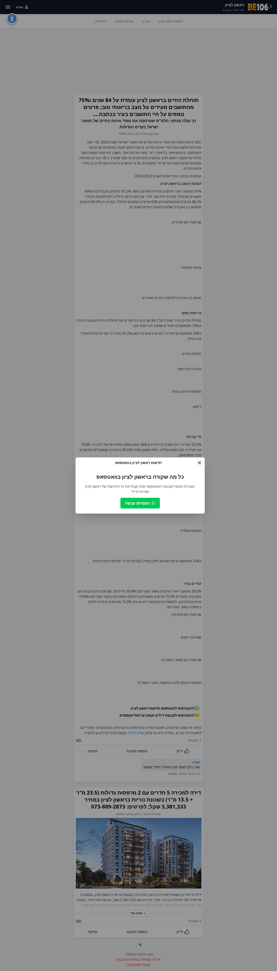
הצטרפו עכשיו (137, 503)
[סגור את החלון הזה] (199, 462)
